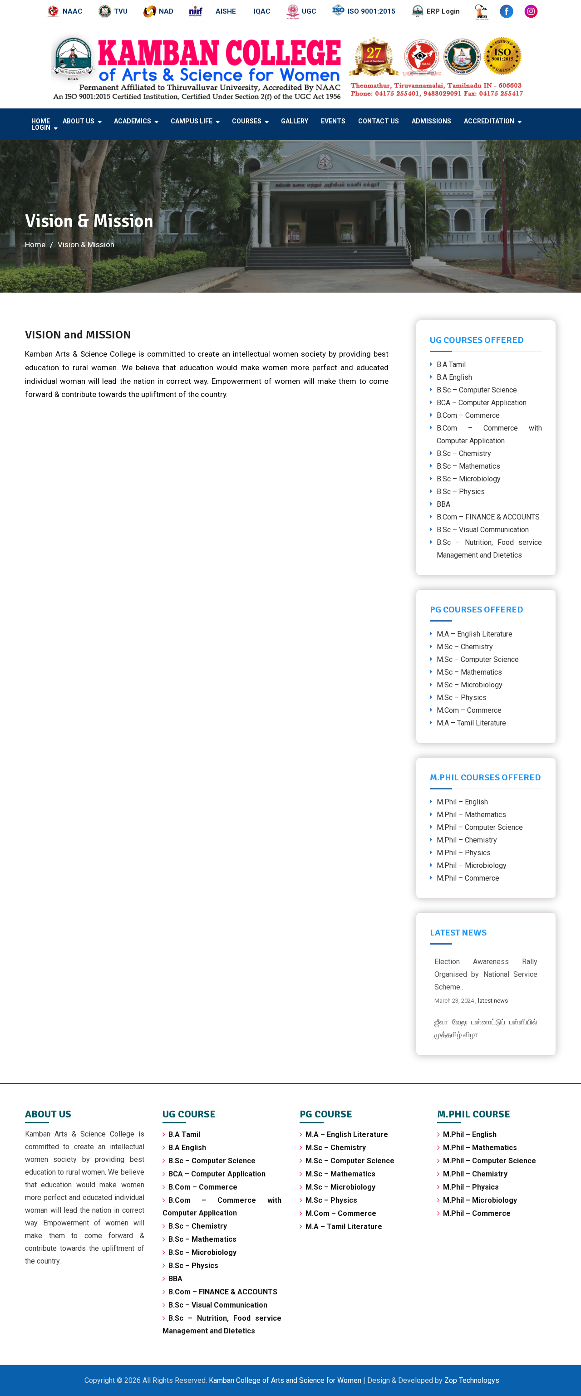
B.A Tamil (451, 364)
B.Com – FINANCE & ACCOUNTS (488, 517)
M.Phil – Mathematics (471, 814)
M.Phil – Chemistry (467, 840)
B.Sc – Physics (461, 491)
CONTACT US (378, 121)
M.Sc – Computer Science (478, 659)
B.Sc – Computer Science (477, 390)
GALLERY (294, 121)
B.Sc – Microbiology (469, 479)
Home (40, 121)
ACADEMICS (132, 121)
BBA (443, 504)
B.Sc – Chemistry (464, 453)
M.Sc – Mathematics (469, 672)
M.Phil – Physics (464, 852)
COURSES (246, 121)
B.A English (454, 377)
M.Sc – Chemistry (465, 646)
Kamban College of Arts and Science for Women (286, 1380)
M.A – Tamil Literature (471, 723)
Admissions (431, 121)
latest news (493, 1000)
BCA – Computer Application (482, 402)
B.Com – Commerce (468, 415)
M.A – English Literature (474, 634)
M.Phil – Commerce (468, 878)
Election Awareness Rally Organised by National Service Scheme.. (485, 974)
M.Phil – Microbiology (472, 865)
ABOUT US (78, 121)
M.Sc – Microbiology (469, 685)
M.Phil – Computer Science (480, 827)
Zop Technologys (471, 1380)
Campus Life (191, 121)
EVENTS (333, 121)
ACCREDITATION (489, 121)
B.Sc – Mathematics (468, 466)
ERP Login (443, 11)
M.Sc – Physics (462, 697)
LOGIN (40, 127)
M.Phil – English (462, 802)
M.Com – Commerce (469, 710)
